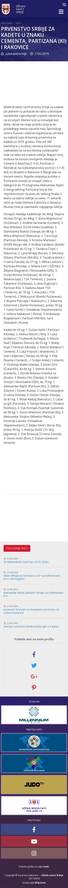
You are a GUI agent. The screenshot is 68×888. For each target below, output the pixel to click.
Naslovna (6, 23)
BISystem (40, 882)
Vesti (18, 23)
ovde (46, 866)
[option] (34, 714)
